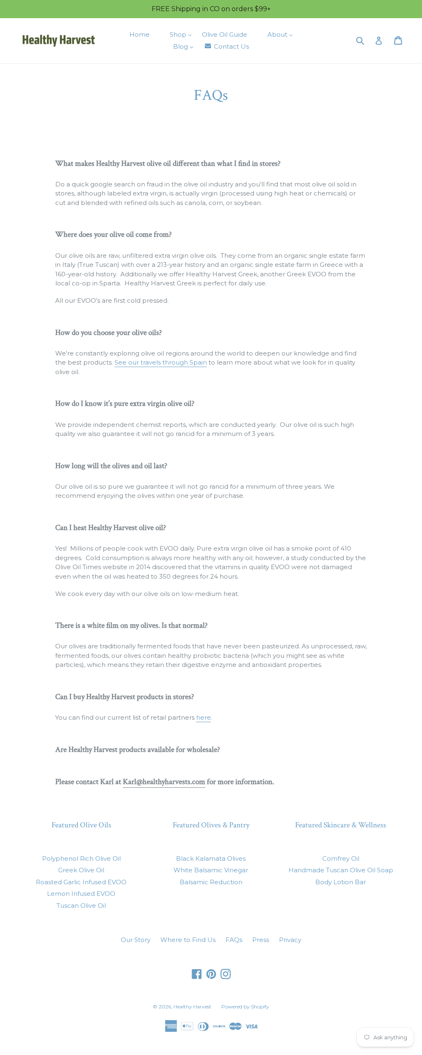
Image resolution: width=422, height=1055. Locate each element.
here (203, 717)
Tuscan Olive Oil (81, 905)
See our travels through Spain (161, 362)
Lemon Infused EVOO (81, 893)
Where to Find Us (188, 940)
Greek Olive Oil (81, 870)
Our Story (135, 940)
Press (260, 940)
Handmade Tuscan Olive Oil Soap (340, 870)
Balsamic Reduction (211, 882)
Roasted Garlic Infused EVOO (81, 882)
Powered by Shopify (245, 1006)
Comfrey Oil (340, 858)
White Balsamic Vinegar (210, 870)
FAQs (233, 940)
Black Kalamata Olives (211, 858)
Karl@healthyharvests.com (164, 782)
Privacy (290, 940)
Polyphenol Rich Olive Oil (81, 858)
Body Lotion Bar (340, 882)
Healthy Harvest (192, 1006)
